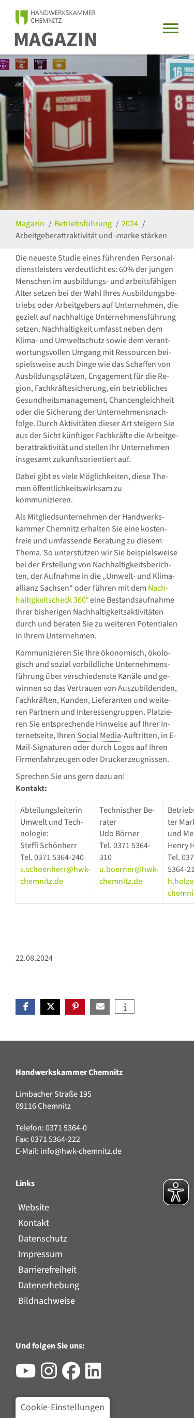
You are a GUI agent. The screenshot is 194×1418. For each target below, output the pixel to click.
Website (33, 1207)
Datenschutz (42, 1238)
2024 (131, 223)
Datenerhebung (48, 1285)
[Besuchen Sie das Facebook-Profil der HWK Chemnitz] (73, 1375)
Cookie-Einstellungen (63, 1407)
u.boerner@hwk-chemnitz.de (129, 875)
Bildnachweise (46, 1300)
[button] (25, 1007)
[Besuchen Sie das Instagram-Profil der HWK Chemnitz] (51, 1375)
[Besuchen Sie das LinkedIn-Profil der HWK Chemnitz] (96, 1375)
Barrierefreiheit (47, 1269)
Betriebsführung (83, 223)
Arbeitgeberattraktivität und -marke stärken (91, 235)
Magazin (55, 39)
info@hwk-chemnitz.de (81, 1151)
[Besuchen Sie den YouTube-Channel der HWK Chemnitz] (28, 1375)
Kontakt (33, 1223)
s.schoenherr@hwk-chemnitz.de (55, 875)
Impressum (40, 1254)
